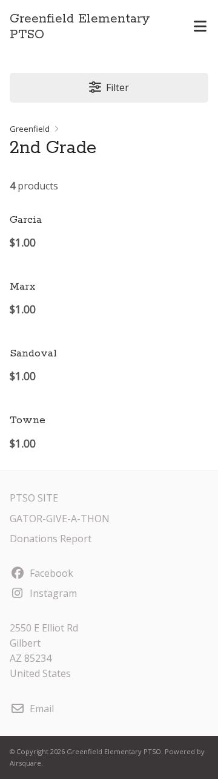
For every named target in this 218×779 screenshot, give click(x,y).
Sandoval (33, 353)
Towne (27, 420)
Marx (23, 286)
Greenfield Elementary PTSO (80, 27)
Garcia (26, 219)
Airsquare (25, 762)
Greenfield (30, 128)
